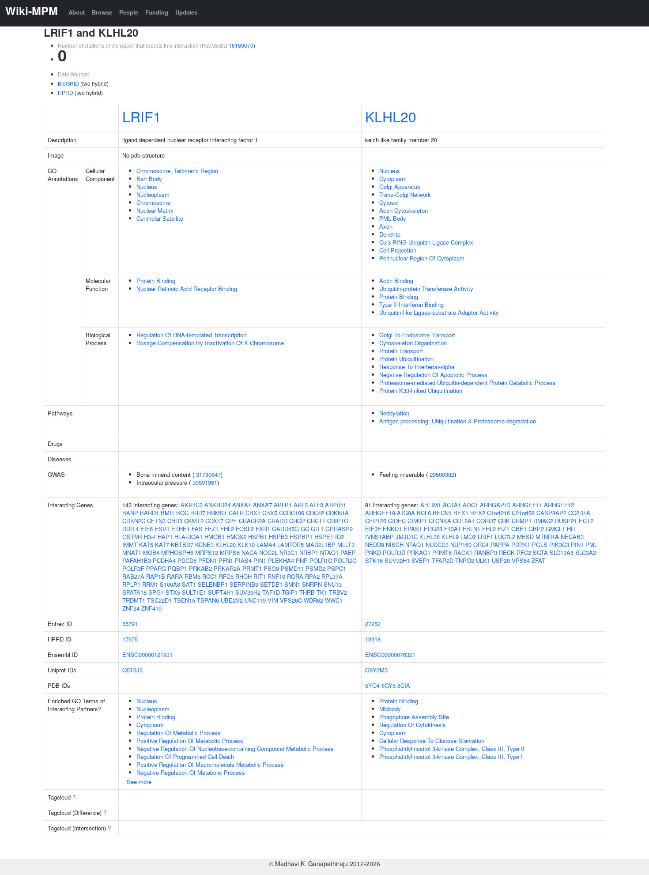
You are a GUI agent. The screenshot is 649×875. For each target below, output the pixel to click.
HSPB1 (257, 536)
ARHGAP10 (495, 505)
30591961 (204, 482)
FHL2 (227, 528)
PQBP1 (177, 568)
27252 (373, 623)
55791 (130, 623)
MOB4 (151, 552)
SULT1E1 (194, 592)
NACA (249, 552)
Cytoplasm (393, 178)
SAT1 (189, 584)
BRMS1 (217, 513)
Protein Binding (155, 280)
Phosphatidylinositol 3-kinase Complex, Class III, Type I (451, 756)
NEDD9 (374, 544)
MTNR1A (547, 536)
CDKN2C (133, 521)
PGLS (539, 544)
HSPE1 (323, 536)
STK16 (374, 560)
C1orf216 (498, 513)
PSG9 (271, 568)
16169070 (241, 45)
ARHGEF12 (559, 505)
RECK (507, 552)
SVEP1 (420, 560)
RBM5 (192, 576)
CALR (236, 513)
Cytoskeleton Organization (413, 343)
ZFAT (538, 560)
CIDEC (397, 521)
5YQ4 (372, 685)
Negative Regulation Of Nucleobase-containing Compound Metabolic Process (235, 748)
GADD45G (285, 528)
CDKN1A (337, 513)
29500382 (442, 474)
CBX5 (269, 513)
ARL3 (301, 505)
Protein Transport (401, 351)
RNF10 (276, 576)
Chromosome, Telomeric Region (177, 170)
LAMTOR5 (290, 544)
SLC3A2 (585, 552)
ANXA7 (262, 505)
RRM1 (150, 584)
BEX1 (460, 513)
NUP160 (461, 544)
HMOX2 (236, 536)
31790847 (208, 474)
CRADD (277, 521)
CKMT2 (194, 521)
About (76, 12)
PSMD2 (315, 568)
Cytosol (389, 202)
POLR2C (345, 560)
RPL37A (332, 576)
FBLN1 (471, 528)
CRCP (297, 521)
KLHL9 (450, 536)
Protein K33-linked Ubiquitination (420, 390)
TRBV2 (338, 592)
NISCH (395, 544)
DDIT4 (130, 528)
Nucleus (146, 186)
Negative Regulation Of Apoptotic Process (433, 374)
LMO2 (468, 536)
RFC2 (524, 552)
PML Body (392, 218)
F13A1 (452, 528)
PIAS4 (243, 560)
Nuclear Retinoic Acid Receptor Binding (186, 288)
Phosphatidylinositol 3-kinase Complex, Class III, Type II (451, 748)
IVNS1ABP (379, 536)
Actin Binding (396, 280)
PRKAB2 (200, 568)
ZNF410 (151, 608)
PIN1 (259, 560)
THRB (307, 592)
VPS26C (291, 600)
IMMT (129, 544)
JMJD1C (407, 536)
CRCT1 (316, 521)
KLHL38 (429, 536)
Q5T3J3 (132, 670)
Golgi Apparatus (399, 186)
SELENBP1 (213, 584)
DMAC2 (543, 521)
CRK (504, 521)
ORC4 (481, 544)
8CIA (403, 685)
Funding (156, 12)
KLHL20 (390, 116)
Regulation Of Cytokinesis (412, 724)
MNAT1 (131, 552)
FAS (197, 528)
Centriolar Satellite (159, 218)
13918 (373, 639)
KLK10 (246, 544)
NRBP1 (308, 552)
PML (591, 544)
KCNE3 (204, 544)
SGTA (540, 552)
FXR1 (263, 528)
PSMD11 (292, 568)
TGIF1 (290, 592)
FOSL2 (245, 528)
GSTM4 (132, 536)
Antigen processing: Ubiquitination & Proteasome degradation (457, 421)
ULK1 (483, 560)
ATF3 (316, 505)
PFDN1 (207, 560)
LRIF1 (141, 116)
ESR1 (162, 528)
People (128, 12)
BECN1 (442, 513)
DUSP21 (566, 521)
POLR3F (133, 568)
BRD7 (197, 513)
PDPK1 (520, 544)
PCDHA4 (164, 560)
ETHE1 (180, 528)
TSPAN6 (208, 600)
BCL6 (424, 513)
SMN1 (292, 584)
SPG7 (156, 592)
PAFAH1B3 (136, 560)
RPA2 (312, 576)
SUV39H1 (397, 560)
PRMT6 (442, 552)
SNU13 (333, 584)
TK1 (322, 592)
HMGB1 (214, 536)
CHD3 (174, 521)
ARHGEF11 (527, 505)
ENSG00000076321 (390, 654)
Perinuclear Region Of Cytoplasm (421, 258)
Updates (186, 12)
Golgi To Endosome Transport (417, 335)
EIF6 (146, 528)
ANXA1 (241, 505)
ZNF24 (131, 608)
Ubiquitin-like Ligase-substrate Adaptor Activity (439, 312)
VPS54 (521, 560)
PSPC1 (336, 568)
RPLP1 (131, 584)
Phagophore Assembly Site (414, 717)
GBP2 (536, 528)
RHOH (243, 576)
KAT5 (146, 544)
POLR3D (394, 552)
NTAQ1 (329, 552)
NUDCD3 (437, 544)
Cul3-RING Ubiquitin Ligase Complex (426, 242)
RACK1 (462, 552)
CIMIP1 (417, 521)
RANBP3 (485, 552)
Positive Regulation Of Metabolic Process (189, 740)
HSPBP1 (301, 536)
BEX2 (477, 513)
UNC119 (255, 600)
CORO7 (486, 521)
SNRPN (312, 584)
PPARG (156, 568)
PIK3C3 (559, 544)
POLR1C (320, 560)
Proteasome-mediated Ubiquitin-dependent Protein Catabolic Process (467, 382)
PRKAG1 (418, 552)
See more (139, 781)
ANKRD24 (217, 505)
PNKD (373, 552)
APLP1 (283, 505)
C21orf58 (523, 513)
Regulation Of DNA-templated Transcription (191, 335)
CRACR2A (252, 521)
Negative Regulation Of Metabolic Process (190, 772)
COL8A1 (464, 521)
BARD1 (149, 513)
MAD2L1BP (321, 544)
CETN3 (156, 521)
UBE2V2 (232, 600)
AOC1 (470, 505)
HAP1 (165, 536)
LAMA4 (266, 544)
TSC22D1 (159, 600)
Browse (102, 12)
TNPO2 (464, 560)
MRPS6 (230, 552)
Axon (385, 226)
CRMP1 (522, 521)
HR (571, 528)
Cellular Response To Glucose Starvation (431, 740)
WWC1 (334, 600)
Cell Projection (397, 250)
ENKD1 (392, 528)
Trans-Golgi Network (405, 194)
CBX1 (252, 513)
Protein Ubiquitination (406, 359)
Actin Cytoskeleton (403, 210)
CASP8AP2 (551, 513)
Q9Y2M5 (376, 670)
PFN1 (226, 560)
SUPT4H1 (221, 592)
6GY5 (388, 685)
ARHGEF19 (380, 513)
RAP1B (155, 576)
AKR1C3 (192, 505)
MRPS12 (206, 552)
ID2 (339, 536)
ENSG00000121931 (147, 654)
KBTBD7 (182, 544)
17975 (130, 639)
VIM (273, 600)
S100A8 (170, 584)
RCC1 (209, 576)
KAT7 (162, 544)
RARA (175, 576)
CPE (231, 521)
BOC (182, 513)
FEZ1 (211, 528)
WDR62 (313, 600)
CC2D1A (579, 513)
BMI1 (167, 513)
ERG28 (433, 528)
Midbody (390, 709)
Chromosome (153, 202)
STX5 (173, 592)
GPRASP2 (339, 528)
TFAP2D (442, 560)
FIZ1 (503, 528)
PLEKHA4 (281, 560)
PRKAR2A (227, 568)
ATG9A (406, 513)
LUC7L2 (505, 536)
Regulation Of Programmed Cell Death (185, 756)
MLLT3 (346, 544)
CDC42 (315, 513)
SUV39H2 (247, 592)
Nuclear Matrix (155, 210)
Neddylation (394, 413)
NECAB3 (572, 536)
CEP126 (375, 521)
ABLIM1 (430, 505)
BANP (130, 513)
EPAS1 (413, 528)
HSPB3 (278, 536)
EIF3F (373, 528)
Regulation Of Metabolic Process (178, 732)
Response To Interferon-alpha (416, 366)
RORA (295, 576)
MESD (525, 536)
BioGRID (68, 83)
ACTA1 (452, 505)
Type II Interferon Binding (411, 304)
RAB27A (133, 576)
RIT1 (259, 576)
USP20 (501, 560)
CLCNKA (440, 521)
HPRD (65, 92)
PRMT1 (252, 568)
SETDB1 (271, 584)
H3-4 (150, 536)
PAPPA (500, 544)
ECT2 (586, 521)
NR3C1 (288, 552)
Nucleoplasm (153, 194)
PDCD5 (186, 560)
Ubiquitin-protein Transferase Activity (426, 288)
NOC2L (268, 552)
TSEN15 (184, 600)
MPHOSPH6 (177, 552)
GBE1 (519, 528)
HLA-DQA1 (188, 536)
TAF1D (271, 592)
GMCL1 (555, 528)
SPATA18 (134, 592)
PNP (302, 560)
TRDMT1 (133, 600)
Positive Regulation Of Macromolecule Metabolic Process (210, 764)
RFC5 (226, 576)
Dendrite (389, 234)
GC (305, 528)
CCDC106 (291, 513)
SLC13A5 (562, 552)
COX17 (214, 521)
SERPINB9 (244, 584)
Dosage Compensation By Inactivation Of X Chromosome (210, 343)
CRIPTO (337, 521)
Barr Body (149, 178)
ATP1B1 (335, 505)
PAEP (348, 552)
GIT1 (317, 528)
